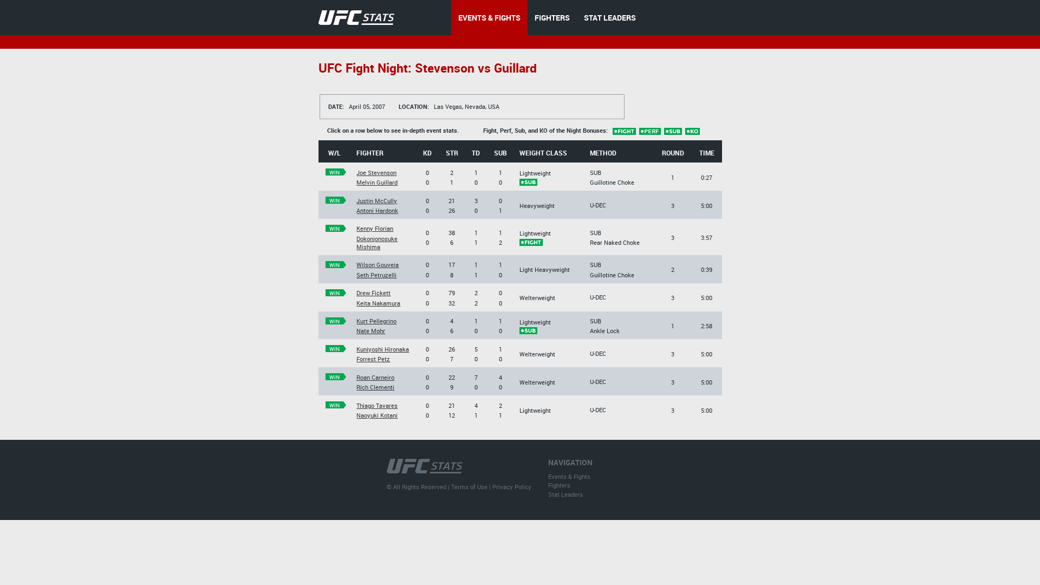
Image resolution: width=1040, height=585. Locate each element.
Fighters (559, 485)
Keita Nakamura (378, 303)
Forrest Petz (373, 359)
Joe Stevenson (376, 172)
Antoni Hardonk (377, 210)
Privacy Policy (511, 487)
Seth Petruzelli (376, 275)
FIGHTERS (552, 17)
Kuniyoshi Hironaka (382, 349)
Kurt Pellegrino (376, 321)
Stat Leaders (565, 494)
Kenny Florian (374, 228)
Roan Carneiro (375, 377)
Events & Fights (569, 476)
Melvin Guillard (377, 182)
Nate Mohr (370, 331)
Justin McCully (376, 201)
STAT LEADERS (610, 17)
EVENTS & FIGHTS (489, 17)
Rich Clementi (375, 387)
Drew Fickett (373, 293)
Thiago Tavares (377, 405)
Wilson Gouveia (377, 265)
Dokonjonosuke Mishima (377, 243)
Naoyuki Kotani (377, 415)
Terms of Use (469, 487)
